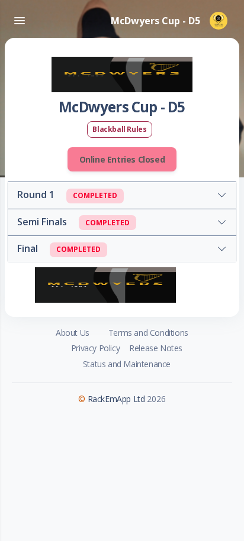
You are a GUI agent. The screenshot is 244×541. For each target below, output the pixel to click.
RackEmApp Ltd (116, 398)
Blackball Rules (119, 129)
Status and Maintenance (127, 364)
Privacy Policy (95, 348)
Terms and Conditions (148, 332)
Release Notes (155, 348)
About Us (72, 332)
